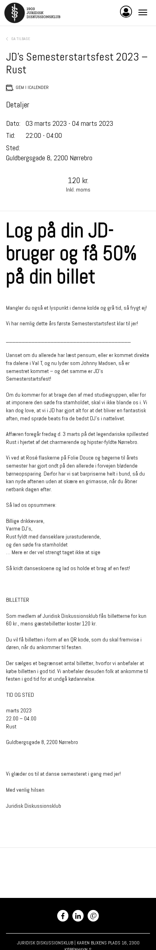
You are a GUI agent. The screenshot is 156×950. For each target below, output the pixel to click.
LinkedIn (78, 916)
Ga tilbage (20, 38)
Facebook (62, 916)
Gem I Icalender (32, 87)
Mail (93, 915)
